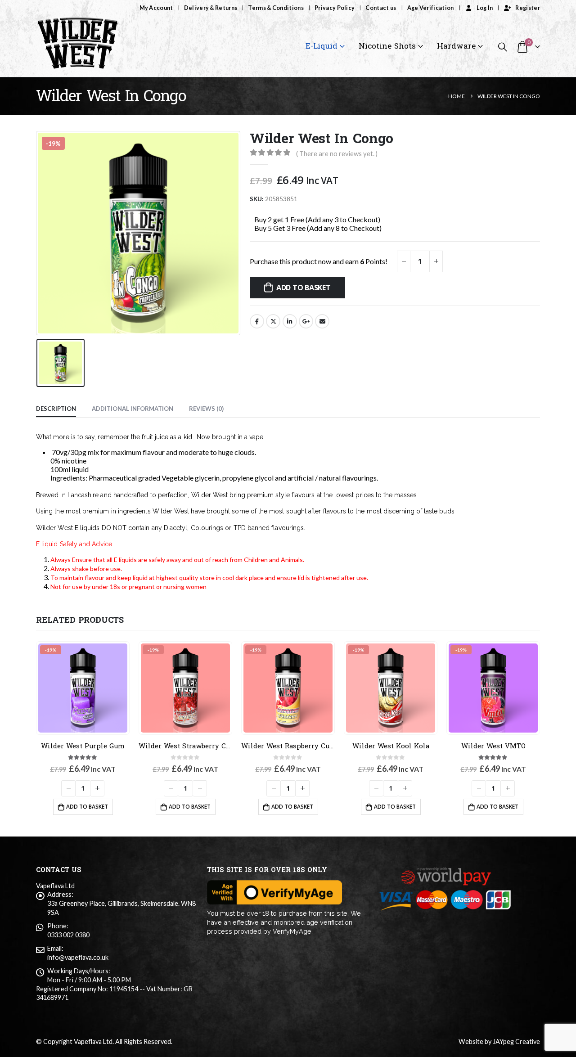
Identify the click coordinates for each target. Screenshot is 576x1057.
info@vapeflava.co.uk (77, 957)
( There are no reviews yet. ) (337, 153)
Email (322, 321)
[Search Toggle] (502, 46)
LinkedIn (290, 321)
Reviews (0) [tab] (206, 408)
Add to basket (303, 287)
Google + (306, 321)
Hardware (456, 46)
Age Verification (430, 7)
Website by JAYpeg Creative (499, 1041)
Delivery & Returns (211, 7)
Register (527, 7)
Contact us (380, 7)
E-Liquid (322, 46)
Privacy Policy (335, 7)
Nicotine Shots (387, 46)
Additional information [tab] (132, 408)
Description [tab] (56, 408)
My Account (156, 7)
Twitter (273, 321)
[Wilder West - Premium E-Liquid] (77, 46)
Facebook (257, 321)
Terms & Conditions (276, 7)
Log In (485, 7)
